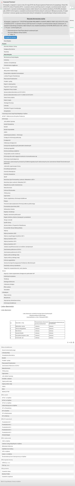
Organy (4, 43)
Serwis (4, 271)
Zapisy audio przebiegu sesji (11, 255)
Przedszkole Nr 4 (6, 429)
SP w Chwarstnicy (6, 408)
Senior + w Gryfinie (7, 454)
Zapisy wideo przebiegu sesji (11, 257)
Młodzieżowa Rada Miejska (11, 57)
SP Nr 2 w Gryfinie (6, 400)
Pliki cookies (7, 287)
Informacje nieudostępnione (11, 159)
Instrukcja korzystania (9, 276)
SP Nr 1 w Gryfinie (6, 397)
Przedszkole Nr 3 (6, 427)
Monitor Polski (6, 474)
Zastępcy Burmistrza (9, 49)
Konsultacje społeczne (10, 168)
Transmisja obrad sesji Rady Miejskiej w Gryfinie (14, 113)
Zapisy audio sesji (7, 381)
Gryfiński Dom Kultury (7, 449)
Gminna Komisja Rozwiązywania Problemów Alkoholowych (19, 263)
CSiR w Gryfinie (6, 441)
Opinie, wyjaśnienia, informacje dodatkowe (15, 198)
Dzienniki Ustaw (6, 471)
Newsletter (7, 289)
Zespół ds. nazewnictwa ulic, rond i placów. (15, 268)
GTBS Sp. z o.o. (6, 462)
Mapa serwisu (7, 295)
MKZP (5, 177)
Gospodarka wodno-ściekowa (12, 153)
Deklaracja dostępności (10, 143)
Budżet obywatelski (9, 129)
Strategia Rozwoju (9, 103)
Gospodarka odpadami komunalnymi (14, 73)
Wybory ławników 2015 (10, 241)
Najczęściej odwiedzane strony (12, 300)
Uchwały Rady (6, 352)
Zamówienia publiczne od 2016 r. (12, 249)
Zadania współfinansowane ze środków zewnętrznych (18, 246)
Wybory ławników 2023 (10, 233)
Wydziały (6, 51)
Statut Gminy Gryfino (9, 97)
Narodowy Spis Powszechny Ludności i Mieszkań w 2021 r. (19, 179)
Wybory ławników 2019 (10, 238)
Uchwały (6, 105)
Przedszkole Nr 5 (6, 432)
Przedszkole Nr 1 (6, 422)
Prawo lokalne (6, 68)
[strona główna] (71, 342)
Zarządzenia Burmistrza (8, 355)
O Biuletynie (5, 292)
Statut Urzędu (7, 100)
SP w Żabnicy (5, 416)
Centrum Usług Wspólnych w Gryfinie (12, 443)
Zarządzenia (7, 111)
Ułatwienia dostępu (9, 284)
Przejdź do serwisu (10, 37)
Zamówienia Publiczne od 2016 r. (10, 365)
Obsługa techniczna (9, 281)
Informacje (5, 118)
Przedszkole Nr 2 (6, 424)
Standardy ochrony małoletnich (12, 265)
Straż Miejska (7, 41)
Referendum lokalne (9, 209)
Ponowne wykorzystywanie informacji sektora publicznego (19, 203)
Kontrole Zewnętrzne (9, 174)
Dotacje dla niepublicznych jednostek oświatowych (17, 145)
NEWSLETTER (5, 391)
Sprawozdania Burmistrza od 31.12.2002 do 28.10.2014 (18, 94)
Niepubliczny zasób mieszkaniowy (13, 185)
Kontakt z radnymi (7, 378)
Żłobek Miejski (6, 435)
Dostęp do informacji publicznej (12, 137)
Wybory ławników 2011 (10, 244)
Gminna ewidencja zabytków (11, 151)
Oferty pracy (7, 193)
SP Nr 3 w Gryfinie (6, 403)
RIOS (3, 389)
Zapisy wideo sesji (7, 384)
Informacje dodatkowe (10, 303)
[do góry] (69, 342)
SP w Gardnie (5, 410)
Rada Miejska (8, 54)
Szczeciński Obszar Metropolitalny (13, 228)
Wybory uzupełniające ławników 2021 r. (14, 236)
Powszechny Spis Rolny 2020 (11, 206)
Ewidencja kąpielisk (9, 148)
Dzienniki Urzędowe (7, 476)
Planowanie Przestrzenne (10, 78)
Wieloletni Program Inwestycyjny (12, 108)
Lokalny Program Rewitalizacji (12, 76)
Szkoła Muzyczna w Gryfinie (9, 405)
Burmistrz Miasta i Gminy (10, 46)
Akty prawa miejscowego (10, 70)
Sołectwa (6, 60)
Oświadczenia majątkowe (11, 65)
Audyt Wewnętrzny (9, 124)
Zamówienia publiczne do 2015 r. (12, 252)
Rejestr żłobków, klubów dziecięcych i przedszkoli (17, 217)
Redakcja (6, 279)
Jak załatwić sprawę (9, 121)
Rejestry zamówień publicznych (12, 214)
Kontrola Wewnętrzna (9, 171)
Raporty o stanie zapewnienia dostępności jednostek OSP (19, 273)
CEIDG (5, 132)
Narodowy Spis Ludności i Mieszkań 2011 (15, 182)
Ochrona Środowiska (9, 190)
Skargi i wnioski (8, 220)
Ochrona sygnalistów (9, 260)
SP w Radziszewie (7, 413)
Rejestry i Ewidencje (9, 211)
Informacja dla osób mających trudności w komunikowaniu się (20, 156)
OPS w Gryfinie (6, 451)
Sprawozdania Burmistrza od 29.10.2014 (14, 92)
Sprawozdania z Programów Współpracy (15, 225)
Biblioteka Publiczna (7, 446)
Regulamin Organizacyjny (10, 86)
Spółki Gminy (7, 222)
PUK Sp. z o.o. (6, 465)
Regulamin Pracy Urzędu (10, 89)
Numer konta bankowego (9, 350)
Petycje (6, 201)
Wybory (6, 230)
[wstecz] (67, 342)
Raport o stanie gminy (9, 84)
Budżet (6, 126)
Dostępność (7, 140)
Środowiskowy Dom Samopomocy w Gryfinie (14, 456)
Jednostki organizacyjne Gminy (12, 166)
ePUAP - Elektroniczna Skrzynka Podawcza (13, 116)
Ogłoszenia (7, 195)
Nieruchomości (8, 187)
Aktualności (7, 297)
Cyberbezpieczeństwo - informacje (13, 135)
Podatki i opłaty (8, 81)
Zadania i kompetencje (10, 62)
